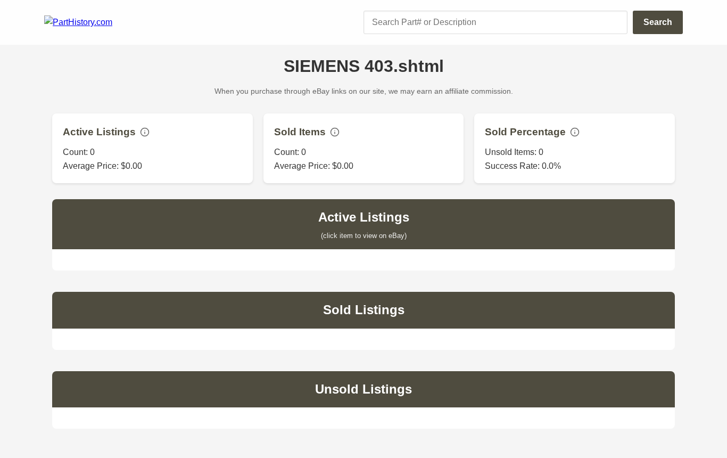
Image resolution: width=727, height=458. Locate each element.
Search (657, 22)
